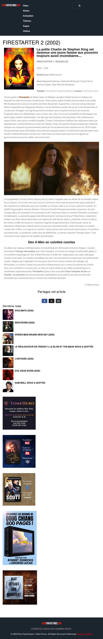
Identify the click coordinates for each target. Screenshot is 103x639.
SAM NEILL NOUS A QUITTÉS (30, 382)
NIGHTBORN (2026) (25, 322)
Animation (28, 16)
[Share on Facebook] (44, 301)
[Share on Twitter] (51, 301)
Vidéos (26, 31)
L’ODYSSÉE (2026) (24, 358)
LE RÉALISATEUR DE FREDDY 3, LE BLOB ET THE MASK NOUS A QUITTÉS (54, 346)
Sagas (26, 26)
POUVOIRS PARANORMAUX (59, 91)
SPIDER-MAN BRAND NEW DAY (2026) (34, 334)
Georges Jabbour (84, 634)
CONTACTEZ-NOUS (40, 629)
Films (25, 6)
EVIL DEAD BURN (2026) (27, 370)
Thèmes (27, 21)
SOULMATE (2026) (24, 310)
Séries (26, 11)
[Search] (79, 5)
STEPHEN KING (90, 91)
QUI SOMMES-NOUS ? (61, 629)
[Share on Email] (58, 301)
